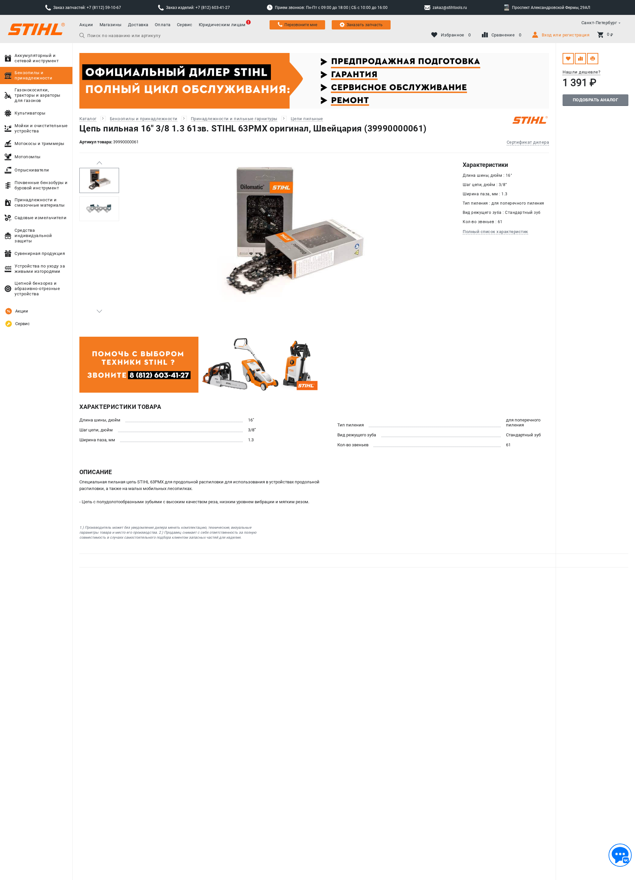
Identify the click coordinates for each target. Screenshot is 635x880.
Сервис (184, 24)
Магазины (111, 24)
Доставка (138, 24)
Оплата (163, 24)
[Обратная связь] (620, 855)
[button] (99, 163)
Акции (86, 24)
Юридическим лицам (222, 24)
